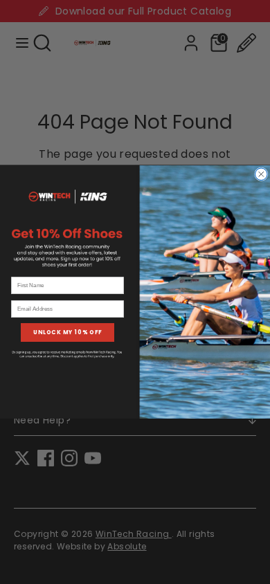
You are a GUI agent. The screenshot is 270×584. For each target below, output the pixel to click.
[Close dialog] (261, 174)
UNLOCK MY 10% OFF (67, 332)
